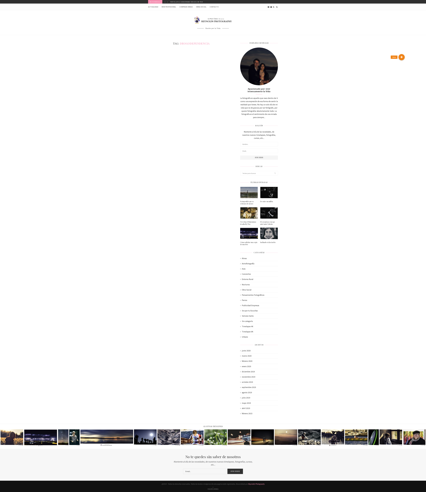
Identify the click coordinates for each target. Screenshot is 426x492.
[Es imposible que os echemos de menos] (249, 193)
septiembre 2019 (249, 387)
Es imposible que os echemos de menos (247, 202)
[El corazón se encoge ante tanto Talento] (269, 213)
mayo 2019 (246, 403)
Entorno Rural (247, 279)
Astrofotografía (248, 263)
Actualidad (153, 7)
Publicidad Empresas (250, 305)
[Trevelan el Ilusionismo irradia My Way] (249, 213)
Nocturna (246, 284)
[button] (401, 57)
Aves (244, 268)
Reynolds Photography (256, 484)
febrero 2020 (247, 361)
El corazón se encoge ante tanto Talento (188, 2)
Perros (244, 300)
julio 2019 (246, 397)
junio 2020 (246, 350)
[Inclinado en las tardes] (269, 234)
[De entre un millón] (269, 193)
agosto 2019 (247, 392)
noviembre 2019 (248, 377)
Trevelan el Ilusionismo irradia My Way (248, 223)
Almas (244, 258)
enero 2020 (246, 366)
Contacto (214, 7)
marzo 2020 (246, 356)
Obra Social (201, 7)
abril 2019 (246, 408)
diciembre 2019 (248, 371)
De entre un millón (266, 201)
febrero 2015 (247, 413)
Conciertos (246, 274)
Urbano (245, 337)
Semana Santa (247, 316)
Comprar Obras (186, 7)
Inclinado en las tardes (268, 242)
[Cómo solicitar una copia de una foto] (249, 234)
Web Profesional (169, 7)
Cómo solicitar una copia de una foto (248, 243)
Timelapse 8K (247, 331)
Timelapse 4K (247, 326)
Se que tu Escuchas (250, 310)
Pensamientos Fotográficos (253, 295)
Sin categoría (247, 321)
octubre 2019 (247, 382)
